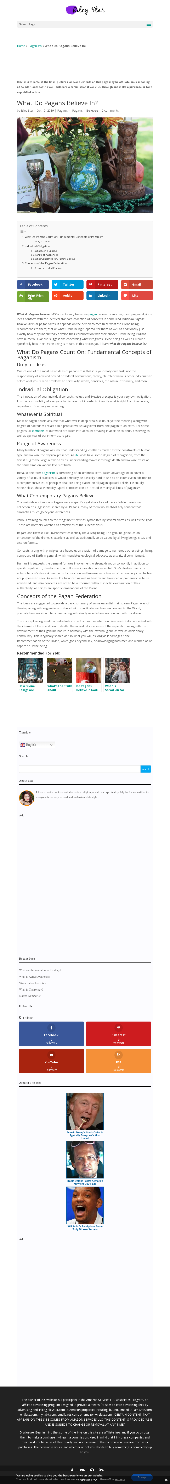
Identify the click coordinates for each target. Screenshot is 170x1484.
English (30, 744)
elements (38, 431)
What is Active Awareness (34, 977)
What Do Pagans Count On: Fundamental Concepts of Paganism (64, 237)
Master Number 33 (30, 996)
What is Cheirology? (31, 989)
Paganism (35, 46)
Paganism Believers (85, 110)
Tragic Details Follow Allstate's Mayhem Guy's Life (85, 1182)
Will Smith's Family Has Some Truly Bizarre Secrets (85, 1228)
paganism (48, 473)
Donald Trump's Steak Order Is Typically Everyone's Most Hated (85, 1135)
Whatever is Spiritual (46, 250)
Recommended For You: (49, 268)
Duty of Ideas (42, 241)
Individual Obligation (37, 246)
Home (21, 46)
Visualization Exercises (32, 983)
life (77, 455)
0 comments (110, 110)
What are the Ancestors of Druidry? (40, 970)
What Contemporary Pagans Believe (55, 258)
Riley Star (27, 110)
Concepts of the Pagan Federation (46, 263)
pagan (93, 314)
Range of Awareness (46, 254)
